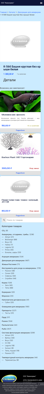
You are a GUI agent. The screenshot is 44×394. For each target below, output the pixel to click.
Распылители (7, 325)
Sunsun (8, 348)
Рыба (4, 329)
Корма (4, 283)
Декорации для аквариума (13, 260)
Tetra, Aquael (10, 351)
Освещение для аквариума (13, 307)
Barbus (8, 338)
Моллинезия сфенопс (13, 115)
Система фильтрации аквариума (16, 333)
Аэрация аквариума (10, 257)
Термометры (10, 360)
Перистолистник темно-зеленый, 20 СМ (20, 201)
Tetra (7, 288)
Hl (6, 343)
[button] (41, 3)
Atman (7, 237)
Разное (8, 271)
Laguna (8, 247)
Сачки (7, 273)
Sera (7, 285)
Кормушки (6, 292)
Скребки (8, 278)
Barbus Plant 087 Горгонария (18, 157)
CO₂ (3, 230)
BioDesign (9, 239)
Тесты (7, 313)
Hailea (7, 245)
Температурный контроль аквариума (18, 357)
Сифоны (8, 276)
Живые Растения (9, 264)
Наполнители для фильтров (14, 300)
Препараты (6, 310)
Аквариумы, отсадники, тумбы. (15, 234)
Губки (7, 302)
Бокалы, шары (11, 252)
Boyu (7, 242)
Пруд (4, 317)
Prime (7, 250)
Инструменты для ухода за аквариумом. (19, 268)
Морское (6, 296)
